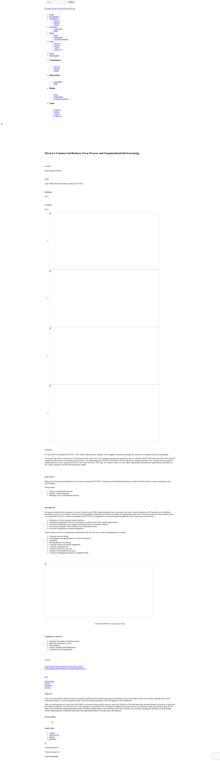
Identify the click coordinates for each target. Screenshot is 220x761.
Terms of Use (54, 735)
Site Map (52, 739)
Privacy (52, 737)
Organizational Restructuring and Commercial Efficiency (65, 669)
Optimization (49, 681)
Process (47, 683)
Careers (52, 733)
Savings (47, 688)
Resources (48, 685)
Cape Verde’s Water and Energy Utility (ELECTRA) (64, 666)
